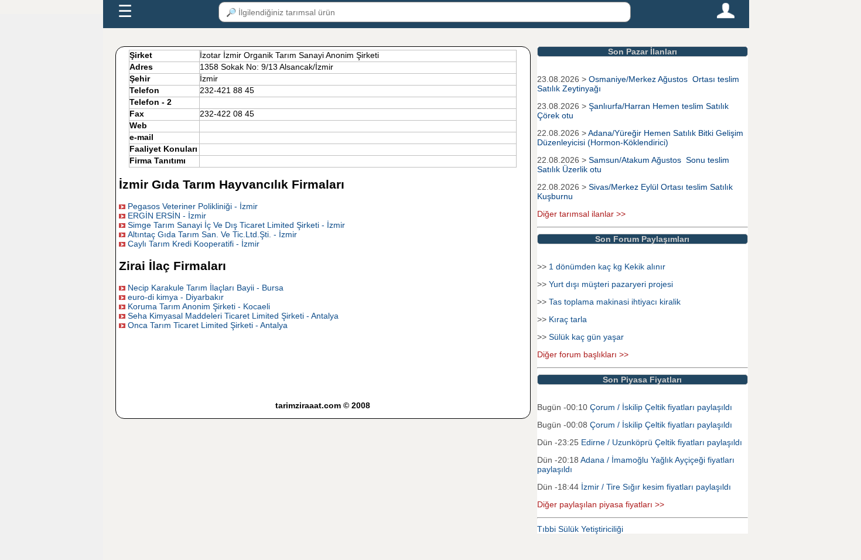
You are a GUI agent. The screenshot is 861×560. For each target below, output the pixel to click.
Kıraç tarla (568, 319)
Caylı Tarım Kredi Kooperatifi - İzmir (193, 243)
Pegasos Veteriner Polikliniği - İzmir (193, 206)
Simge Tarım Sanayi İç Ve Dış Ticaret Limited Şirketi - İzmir (236, 225)
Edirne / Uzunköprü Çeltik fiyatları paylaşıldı (661, 442)
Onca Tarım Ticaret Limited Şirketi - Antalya (208, 325)
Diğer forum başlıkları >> (582, 354)
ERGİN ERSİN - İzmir (167, 215)
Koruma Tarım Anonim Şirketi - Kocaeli (199, 306)
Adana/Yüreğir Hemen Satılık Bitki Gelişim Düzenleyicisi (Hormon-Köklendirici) (640, 137)
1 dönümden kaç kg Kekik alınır (607, 266)
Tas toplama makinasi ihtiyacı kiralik (615, 301)
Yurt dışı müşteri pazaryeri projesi (611, 284)
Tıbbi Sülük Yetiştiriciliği (580, 529)
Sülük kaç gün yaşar (586, 337)
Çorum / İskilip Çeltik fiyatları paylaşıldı (661, 407)
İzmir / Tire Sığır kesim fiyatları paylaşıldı (656, 486)
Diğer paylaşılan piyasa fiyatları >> (600, 504)
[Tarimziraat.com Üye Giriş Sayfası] (725, 16)
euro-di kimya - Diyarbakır (176, 297)
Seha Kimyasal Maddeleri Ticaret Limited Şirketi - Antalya (233, 315)
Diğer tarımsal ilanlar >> (581, 213)
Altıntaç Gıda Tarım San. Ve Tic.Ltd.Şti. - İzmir (212, 234)
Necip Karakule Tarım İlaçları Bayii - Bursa (205, 287)
